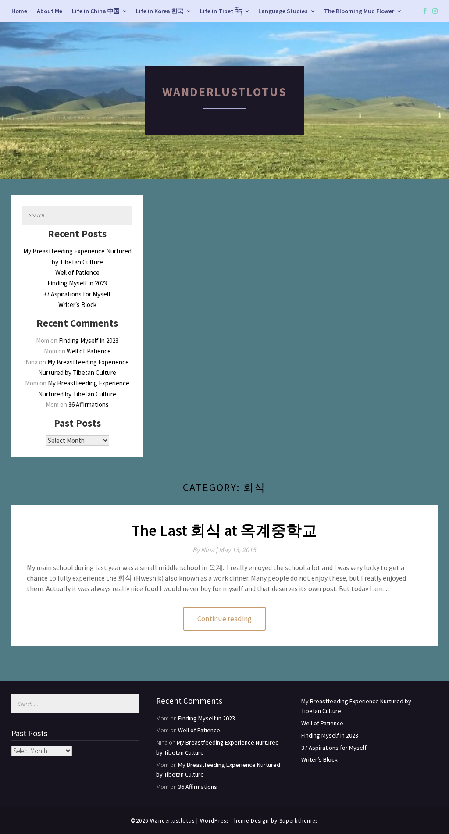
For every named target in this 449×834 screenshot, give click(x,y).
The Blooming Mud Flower (359, 11)
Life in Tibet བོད (221, 11)
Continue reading (224, 619)
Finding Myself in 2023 (77, 283)
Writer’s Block (77, 304)
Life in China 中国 (96, 11)
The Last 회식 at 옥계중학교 (224, 530)
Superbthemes (298, 820)
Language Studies (283, 11)
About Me (49, 11)
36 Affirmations (88, 404)
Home (19, 11)
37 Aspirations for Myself (77, 294)
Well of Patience (77, 272)
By (205, 549)
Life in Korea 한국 (160, 11)
